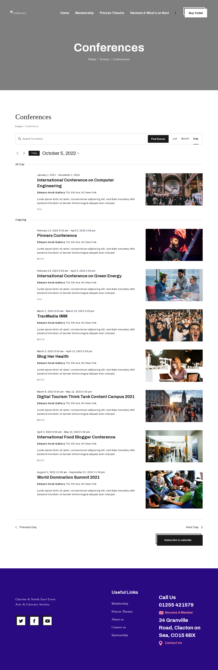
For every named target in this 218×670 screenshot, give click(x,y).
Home (92, 59)
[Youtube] (47, 621)
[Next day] (24, 153)
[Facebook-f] (34, 621)
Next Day (192, 527)
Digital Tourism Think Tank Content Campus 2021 (86, 396)
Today (34, 153)
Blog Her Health (53, 356)
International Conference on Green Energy (79, 276)
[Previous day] (17, 153)
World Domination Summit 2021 (68, 477)
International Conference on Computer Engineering (75, 183)
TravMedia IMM (52, 316)
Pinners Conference (57, 235)
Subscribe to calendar (178, 540)
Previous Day (28, 527)
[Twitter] (21, 621)
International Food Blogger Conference (76, 437)
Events (104, 59)
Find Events (158, 139)
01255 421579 (176, 605)
